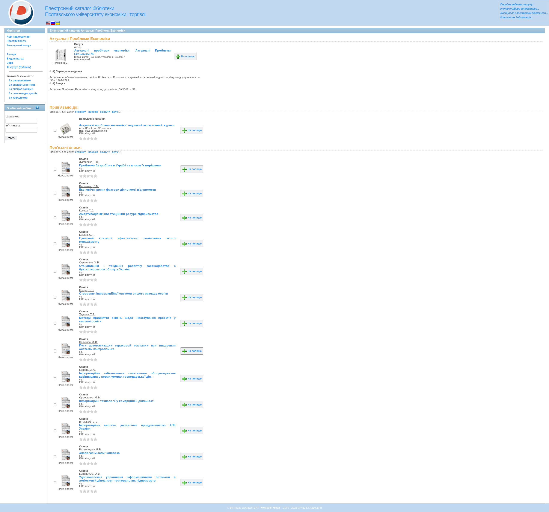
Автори (11, 54)
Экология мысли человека (99, 452)
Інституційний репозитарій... (519, 8)
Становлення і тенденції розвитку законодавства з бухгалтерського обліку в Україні (127, 267)
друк (115, 111)
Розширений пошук (19, 45)
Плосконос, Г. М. (89, 186)
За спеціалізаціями (21, 89)
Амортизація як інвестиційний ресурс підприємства (118, 214)
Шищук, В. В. (86, 290)
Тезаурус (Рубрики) (19, 67)
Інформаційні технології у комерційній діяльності (116, 401)
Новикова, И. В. (88, 342)
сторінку (80, 111)
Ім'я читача (13, 125)
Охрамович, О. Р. (89, 262)
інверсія (93, 111)
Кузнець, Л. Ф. (87, 369)
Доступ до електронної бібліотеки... (524, 13)
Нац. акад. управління (101, 57)
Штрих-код (12, 116)
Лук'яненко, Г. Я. (89, 162)
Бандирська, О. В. (89, 473)
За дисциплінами (20, 80)
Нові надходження (18, 36)
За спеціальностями (22, 84)
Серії (10, 62)
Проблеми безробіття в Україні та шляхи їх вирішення (120, 165)
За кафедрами (18, 97)
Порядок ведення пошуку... (517, 4)
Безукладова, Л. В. (90, 449)
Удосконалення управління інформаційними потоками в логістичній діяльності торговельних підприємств (127, 478)
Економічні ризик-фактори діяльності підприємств (117, 189)
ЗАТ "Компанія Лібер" (268, 507)
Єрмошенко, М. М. (90, 397)
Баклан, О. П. (87, 234)
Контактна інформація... (516, 17)
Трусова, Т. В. (87, 314)
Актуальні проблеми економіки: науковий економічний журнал (127, 125)
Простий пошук (16, 41)
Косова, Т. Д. (86, 210)
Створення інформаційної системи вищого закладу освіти (123, 293)
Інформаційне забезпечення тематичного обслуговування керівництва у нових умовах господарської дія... (127, 374)
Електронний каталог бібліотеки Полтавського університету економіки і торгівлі (95, 11)
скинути (105, 111)
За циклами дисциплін (23, 93)
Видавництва (15, 58)
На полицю (188, 56)
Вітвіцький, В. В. (88, 421)
